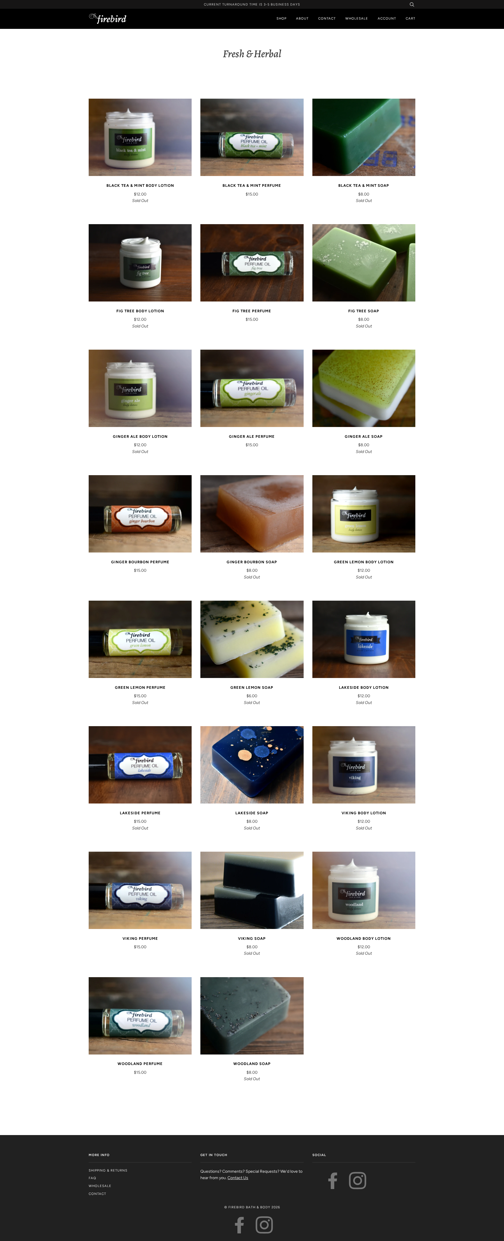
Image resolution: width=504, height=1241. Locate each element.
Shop (281, 18)
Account (387, 18)
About (302, 18)
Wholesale (356, 18)
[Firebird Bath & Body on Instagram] (358, 1186)
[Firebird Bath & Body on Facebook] (333, 1186)
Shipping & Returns (108, 1170)
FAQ (92, 1178)
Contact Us (238, 1177)
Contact (327, 18)
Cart (410, 18)
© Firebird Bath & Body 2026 (252, 1207)
